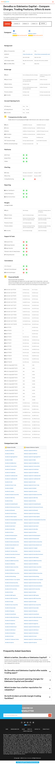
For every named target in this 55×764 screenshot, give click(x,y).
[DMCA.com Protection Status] (27, 725)
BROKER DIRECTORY (15, 729)
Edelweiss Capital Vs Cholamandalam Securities (35, 519)
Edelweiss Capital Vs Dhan (30, 500)
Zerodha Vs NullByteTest (10, 463)
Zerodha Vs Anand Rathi (10, 614)
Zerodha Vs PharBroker (10, 469)
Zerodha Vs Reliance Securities (12, 573)
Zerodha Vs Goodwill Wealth (11, 504)
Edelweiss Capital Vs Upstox (30, 642)
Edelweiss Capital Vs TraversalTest (32, 466)
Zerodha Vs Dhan (9, 500)
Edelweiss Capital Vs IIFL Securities (32, 589)
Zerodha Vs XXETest (9, 453)
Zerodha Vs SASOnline (10, 563)
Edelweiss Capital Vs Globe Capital (32, 516)
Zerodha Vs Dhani (9, 592)
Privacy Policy (46, 729)
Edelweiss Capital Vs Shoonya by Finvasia (33, 507)
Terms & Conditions (27, 731)
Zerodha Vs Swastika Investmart (12, 554)
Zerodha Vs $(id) (9, 459)
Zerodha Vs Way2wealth (10, 538)
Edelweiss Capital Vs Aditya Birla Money (33, 617)
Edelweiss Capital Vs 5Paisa (30, 532)
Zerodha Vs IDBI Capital (10, 595)
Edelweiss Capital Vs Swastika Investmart (33, 554)
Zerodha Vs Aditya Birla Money (12, 617)
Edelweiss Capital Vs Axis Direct (31, 526)
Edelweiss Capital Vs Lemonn (30, 491)
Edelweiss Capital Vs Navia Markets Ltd (33, 544)
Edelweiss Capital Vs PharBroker (31, 469)
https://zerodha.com (28, 54)
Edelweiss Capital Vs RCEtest (30, 450)
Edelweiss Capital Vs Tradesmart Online (33, 639)
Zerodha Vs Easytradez (10, 607)
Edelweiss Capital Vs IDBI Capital (31, 595)
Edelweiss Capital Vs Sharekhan (31, 633)
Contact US (37, 729)
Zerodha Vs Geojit (9, 601)
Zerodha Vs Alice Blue (10, 529)
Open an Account (21, 35)
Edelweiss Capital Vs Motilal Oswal (32, 626)
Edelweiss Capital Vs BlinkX (30, 488)
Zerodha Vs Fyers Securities (11, 604)
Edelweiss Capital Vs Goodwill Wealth (32, 504)
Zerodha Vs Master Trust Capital (12, 579)
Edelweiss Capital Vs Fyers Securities (32, 604)
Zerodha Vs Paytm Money (11, 513)
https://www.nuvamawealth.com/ (42, 54)
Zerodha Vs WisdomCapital (11, 535)
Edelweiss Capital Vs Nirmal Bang (31, 576)
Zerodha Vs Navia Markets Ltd (12, 544)
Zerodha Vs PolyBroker (10, 472)
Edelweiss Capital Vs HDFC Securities (32, 598)
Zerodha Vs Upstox (9, 642)
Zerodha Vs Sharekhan (10, 633)
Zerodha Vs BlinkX (9, 488)
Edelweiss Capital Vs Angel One (31, 623)
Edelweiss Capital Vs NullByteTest (31, 463)
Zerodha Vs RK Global (10, 570)
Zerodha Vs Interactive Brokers (12, 585)
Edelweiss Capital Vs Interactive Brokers (33, 585)
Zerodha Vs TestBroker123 (11, 478)
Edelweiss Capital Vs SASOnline (31, 563)
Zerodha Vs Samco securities (11, 566)
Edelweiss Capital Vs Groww (30, 636)
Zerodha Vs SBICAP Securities (12, 560)
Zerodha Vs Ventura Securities (12, 541)
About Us (30, 729)
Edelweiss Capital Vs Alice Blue (31, 529)
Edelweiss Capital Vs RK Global (31, 570)
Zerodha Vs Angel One (10, 623)
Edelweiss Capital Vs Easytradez (31, 607)
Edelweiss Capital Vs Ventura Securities (33, 541)
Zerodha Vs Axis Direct (10, 526)
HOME (7, 729)
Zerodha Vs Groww (9, 636)
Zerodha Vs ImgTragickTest (11, 456)
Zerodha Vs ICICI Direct (10, 629)
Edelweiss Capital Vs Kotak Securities (32, 582)
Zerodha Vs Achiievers (10, 620)
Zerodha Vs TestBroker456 (11, 475)
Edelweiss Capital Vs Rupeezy (30, 611)
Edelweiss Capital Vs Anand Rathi (31, 614)
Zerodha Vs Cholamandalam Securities (14, 519)
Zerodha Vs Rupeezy (9, 611)
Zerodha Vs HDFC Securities (11, 598)
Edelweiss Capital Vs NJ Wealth (31, 510)
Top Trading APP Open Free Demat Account (27, 762)
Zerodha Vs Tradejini (9, 548)
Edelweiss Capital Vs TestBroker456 (32, 475)
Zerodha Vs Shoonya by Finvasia (12, 507)
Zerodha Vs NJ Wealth (10, 510)
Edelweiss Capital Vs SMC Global (31, 557)
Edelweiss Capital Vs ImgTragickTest (32, 456)
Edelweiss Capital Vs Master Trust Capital (33, 579)
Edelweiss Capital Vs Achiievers (31, 620)
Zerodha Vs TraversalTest (11, 466)
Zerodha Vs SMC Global (10, 557)
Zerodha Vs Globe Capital (11, 516)
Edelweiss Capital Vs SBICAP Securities (33, 560)
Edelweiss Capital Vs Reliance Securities (33, 573)
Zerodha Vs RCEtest (9, 450)
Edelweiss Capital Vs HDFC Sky (31, 497)
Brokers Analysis (27, 758)
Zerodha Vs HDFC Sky (10, 497)
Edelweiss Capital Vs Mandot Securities (33, 494)
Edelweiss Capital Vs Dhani (30, 592)
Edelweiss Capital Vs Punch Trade (31, 485)
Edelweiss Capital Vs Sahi (29, 481)
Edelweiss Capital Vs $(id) (30, 459)
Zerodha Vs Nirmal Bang (10, 576)
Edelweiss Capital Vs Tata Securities (32, 551)
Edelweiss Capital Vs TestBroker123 (32, 478)
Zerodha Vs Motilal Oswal (10, 626)
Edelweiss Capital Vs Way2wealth (31, 538)
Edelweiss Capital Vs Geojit (30, 601)
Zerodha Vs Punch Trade (10, 485)
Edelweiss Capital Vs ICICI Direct (31, 629)
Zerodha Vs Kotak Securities (11, 582)
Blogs (23, 729)
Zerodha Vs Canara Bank (10, 522)
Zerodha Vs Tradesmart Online (12, 639)
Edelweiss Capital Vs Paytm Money (32, 513)
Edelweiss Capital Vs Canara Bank (31, 522)
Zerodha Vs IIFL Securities (11, 589)
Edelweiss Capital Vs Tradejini (30, 548)
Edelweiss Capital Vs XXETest (30, 453)
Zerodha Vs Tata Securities (11, 551)
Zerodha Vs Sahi (8, 481)
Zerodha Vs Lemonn (9, 491)
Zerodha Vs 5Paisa (9, 532)
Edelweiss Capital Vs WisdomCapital (32, 535)
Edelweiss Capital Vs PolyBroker (31, 472)
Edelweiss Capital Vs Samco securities (32, 566)
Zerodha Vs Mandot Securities (12, 494)
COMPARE (43, 23)
